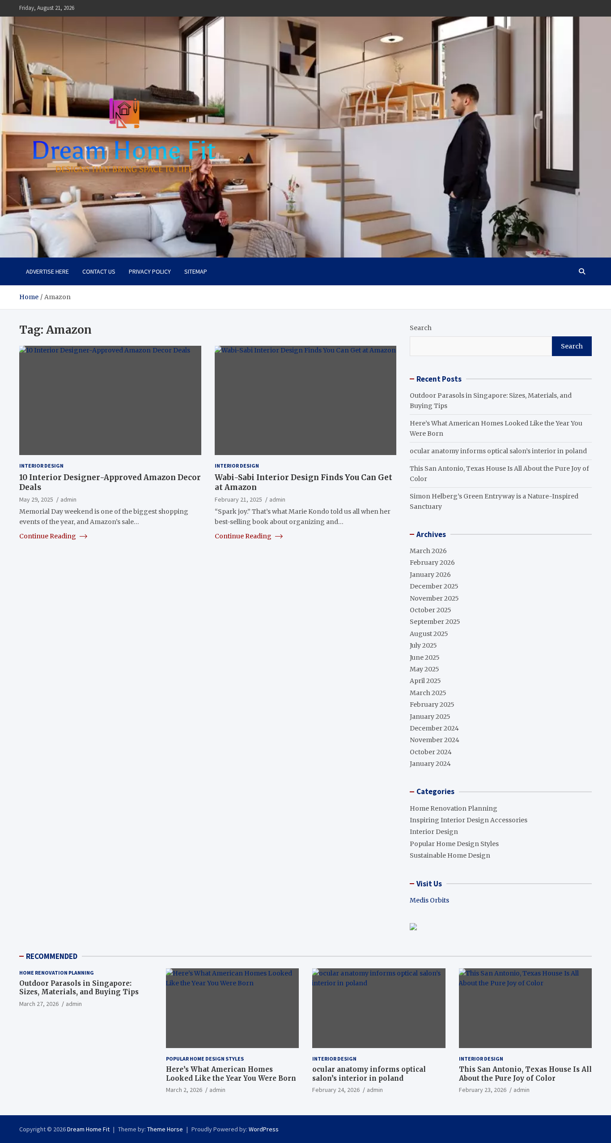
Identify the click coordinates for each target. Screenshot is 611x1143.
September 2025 (435, 622)
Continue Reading (48, 536)
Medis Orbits (429, 900)
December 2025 (434, 586)
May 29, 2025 (36, 499)
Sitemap (195, 271)
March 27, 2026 (39, 1004)
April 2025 (425, 681)
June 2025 (425, 657)
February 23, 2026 (482, 1090)
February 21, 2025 (238, 499)
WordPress (264, 1129)
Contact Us (98, 271)
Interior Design (41, 465)
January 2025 (430, 717)
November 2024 (434, 740)
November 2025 (434, 598)
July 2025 (423, 645)
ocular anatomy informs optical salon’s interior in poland (498, 451)
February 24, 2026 (336, 1090)
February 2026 (432, 563)
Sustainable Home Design (450, 855)
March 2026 (428, 551)
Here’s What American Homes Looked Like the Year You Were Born (231, 1074)
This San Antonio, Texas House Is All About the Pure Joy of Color (525, 1074)
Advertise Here (47, 271)
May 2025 (424, 669)
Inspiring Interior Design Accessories (468, 820)
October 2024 (431, 752)
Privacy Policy (150, 271)
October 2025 (430, 610)
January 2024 (430, 764)
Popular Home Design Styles (454, 844)
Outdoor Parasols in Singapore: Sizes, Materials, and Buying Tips (79, 988)
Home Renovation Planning (453, 808)
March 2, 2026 (184, 1090)
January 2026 (430, 575)
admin (68, 499)
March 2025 (428, 693)
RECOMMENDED (51, 956)
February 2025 (432, 704)
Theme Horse (165, 1129)
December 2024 (434, 728)
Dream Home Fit (88, 1129)
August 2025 (429, 634)
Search (421, 328)
